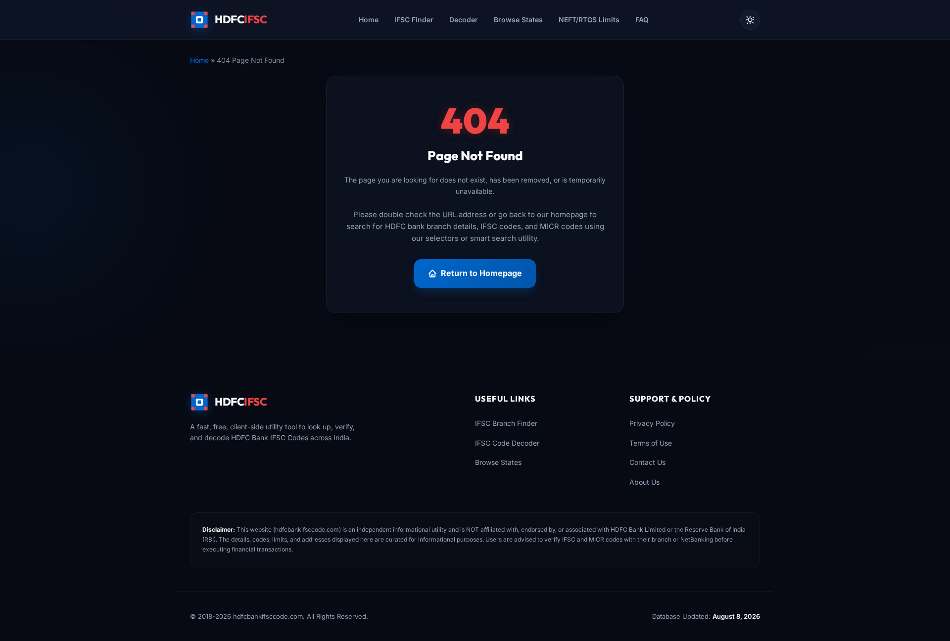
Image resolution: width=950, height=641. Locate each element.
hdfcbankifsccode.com (307, 529)
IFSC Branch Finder (506, 423)
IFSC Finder (413, 19)
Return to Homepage (481, 273)
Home (369, 19)
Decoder (463, 19)
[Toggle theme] (750, 20)
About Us (644, 482)
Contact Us (647, 462)
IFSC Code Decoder (507, 443)
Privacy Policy (652, 423)
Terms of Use (650, 443)
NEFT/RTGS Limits (589, 19)
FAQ (642, 19)
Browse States (518, 19)
